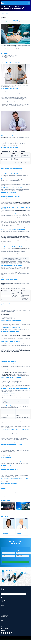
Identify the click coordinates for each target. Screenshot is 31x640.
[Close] (24, 627)
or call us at (15, 638)
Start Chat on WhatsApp (16, 636)
